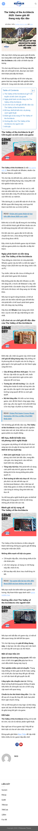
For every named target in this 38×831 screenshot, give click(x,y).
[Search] (35, 4)
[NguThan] (19, 3)
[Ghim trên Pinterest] (21, 744)
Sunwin (4, 790)
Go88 (4, 800)
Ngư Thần (22, 734)
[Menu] (3, 4)
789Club (5, 810)
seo (31, 24)
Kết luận (7, 127)
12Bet (4, 815)
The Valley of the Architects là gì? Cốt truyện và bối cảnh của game (18, 95)
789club (5, 805)
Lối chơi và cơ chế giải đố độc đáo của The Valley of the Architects (18, 106)
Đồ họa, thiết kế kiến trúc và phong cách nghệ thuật (17, 111)
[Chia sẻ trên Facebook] (17, 744)
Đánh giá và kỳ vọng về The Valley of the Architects (18, 117)
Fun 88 (4, 820)
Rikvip (4, 795)
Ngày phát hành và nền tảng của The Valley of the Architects (18, 100)
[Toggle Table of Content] (31, 91)
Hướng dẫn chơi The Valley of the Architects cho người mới (17, 122)
